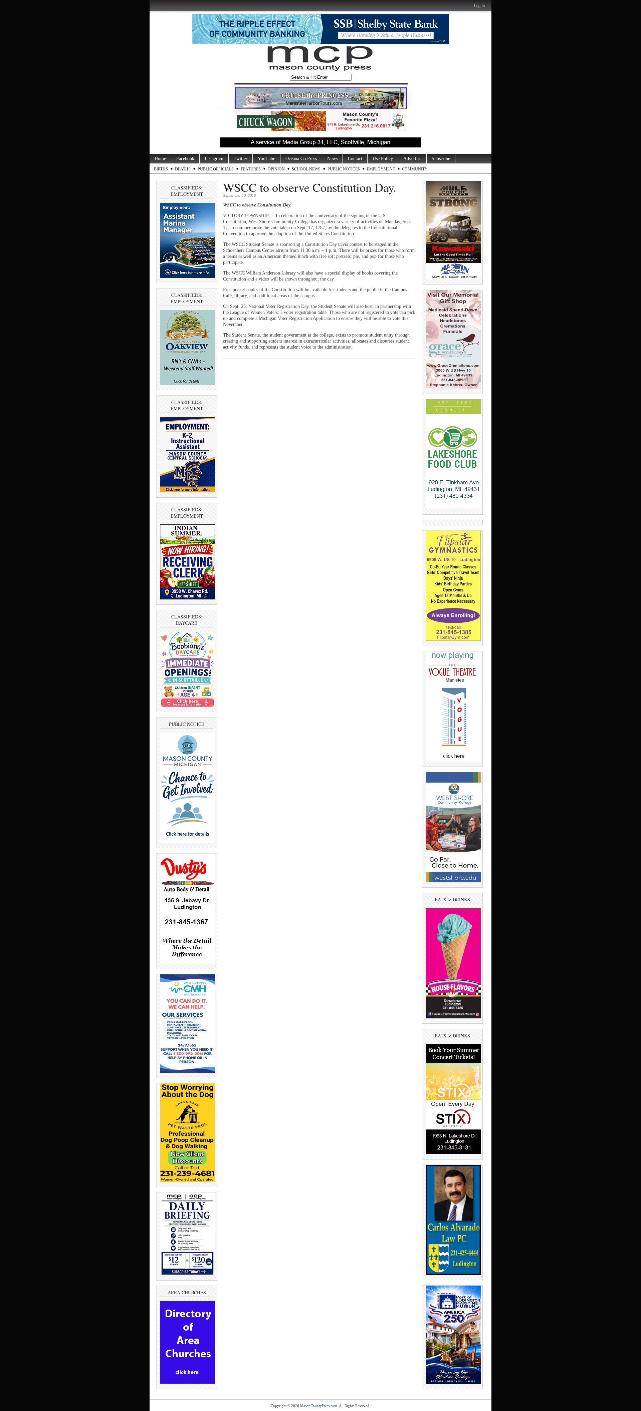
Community (415, 169)
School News (306, 169)
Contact (355, 158)
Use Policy (383, 158)
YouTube (266, 158)
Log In (479, 5)
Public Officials (216, 169)
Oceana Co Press (301, 158)
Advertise (412, 158)
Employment (381, 169)
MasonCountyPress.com (318, 1406)
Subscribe (441, 158)
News (332, 158)
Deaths (183, 169)
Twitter (240, 158)
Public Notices (344, 169)
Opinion (276, 169)
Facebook (185, 158)
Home (160, 158)
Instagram (214, 158)
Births (161, 169)
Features (251, 169)
